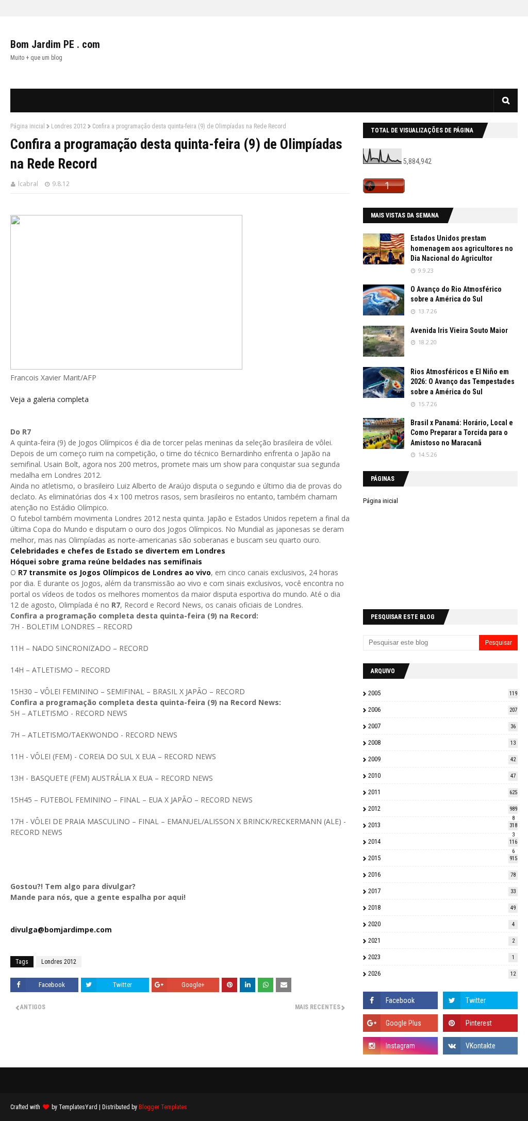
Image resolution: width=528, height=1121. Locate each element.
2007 (442, 726)
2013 (442, 825)
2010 (442, 775)
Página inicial (27, 126)
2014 (442, 841)
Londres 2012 (68, 126)
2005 (442, 693)
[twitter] (480, 1000)
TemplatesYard (78, 1107)
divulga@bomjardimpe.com (61, 929)
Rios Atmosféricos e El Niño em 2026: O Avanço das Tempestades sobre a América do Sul (462, 381)
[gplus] (400, 1023)
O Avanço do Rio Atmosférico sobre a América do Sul (456, 294)
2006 (442, 709)
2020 (441, 924)
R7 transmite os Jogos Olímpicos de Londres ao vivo (114, 572)
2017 (442, 891)
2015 (442, 858)
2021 (441, 940)
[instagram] (400, 1046)
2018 (442, 907)
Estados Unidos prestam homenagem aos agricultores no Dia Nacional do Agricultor (461, 248)
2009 (442, 759)
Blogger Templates (163, 1107)
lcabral (28, 183)
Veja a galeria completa (49, 399)
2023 (441, 957)
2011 (442, 792)
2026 (442, 973)
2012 (442, 808)
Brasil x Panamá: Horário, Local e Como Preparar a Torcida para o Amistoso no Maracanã (461, 433)
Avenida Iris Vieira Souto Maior (459, 330)
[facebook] (400, 1000)
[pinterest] (480, 1023)
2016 (442, 874)
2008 (442, 742)
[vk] (480, 1046)
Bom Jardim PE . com (55, 44)
